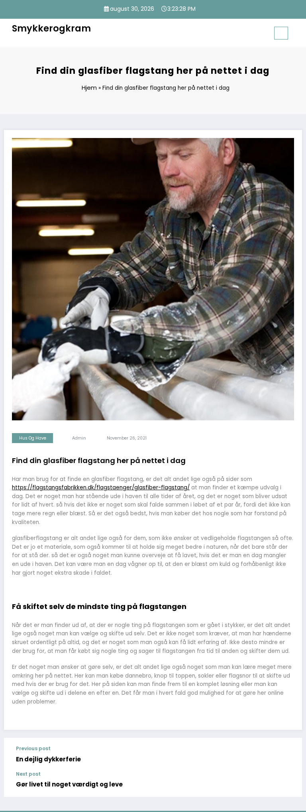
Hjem (89, 87)
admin (79, 438)
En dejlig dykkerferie (48, 759)
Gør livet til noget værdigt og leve (69, 784)
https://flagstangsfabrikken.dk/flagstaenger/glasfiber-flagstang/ (101, 487)
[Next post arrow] (291, 780)
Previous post (33, 748)
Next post (28, 774)
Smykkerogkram (51, 28)
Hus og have (32, 438)
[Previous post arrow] (291, 754)
